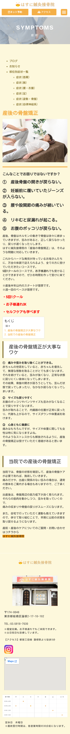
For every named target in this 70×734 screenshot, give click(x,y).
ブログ (13, 61)
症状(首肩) (23, 77)
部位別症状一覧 (18, 71)
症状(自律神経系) (27, 104)
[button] (64, 12)
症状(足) (21, 93)
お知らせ (14, 66)
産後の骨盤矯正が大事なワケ (24, 330)
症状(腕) (21, 82)
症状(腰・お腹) (25, 88)
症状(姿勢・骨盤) (27, 99)
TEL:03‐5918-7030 (16, 623)
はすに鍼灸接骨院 (13, 536)
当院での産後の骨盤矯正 (22, 334)
